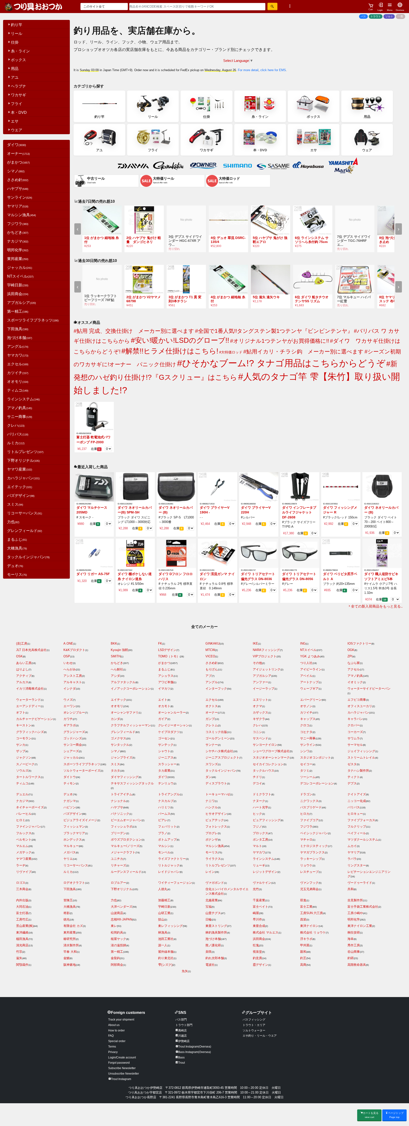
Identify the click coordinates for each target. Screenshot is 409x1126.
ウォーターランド (28, 699)
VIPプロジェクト (264, 656)
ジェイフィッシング (361, 751)
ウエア (16, 130)
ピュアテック (214, 820)
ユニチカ (117, 859)
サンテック (165, 744)
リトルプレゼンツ (25, 452)
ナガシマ (69, 801)
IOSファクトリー (359, 643)
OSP (66, 656)
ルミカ (16, 443)
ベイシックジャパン (314, 833)
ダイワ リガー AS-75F (93, 574)
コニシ (257, 732)
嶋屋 (256, 913)
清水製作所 (71, 945)
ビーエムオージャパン (126, 820)
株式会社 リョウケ (313, 932)
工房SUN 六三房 (311, 913)
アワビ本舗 (165, 682)
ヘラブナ (18, 86)
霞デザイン (260, 964)
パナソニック (120, 813)
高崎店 (182, 1030)
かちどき (17, 232)
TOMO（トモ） (169, 656)
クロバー (353, 725)
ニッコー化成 (356, 801)
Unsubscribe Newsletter (123, 1073)
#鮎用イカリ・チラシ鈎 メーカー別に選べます (303, 351)
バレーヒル (23, 813)
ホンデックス (72, 839)
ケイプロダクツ (169, 732)
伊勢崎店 (184, 1041)
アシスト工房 (72, 675)
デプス (352, 783)
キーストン (23, 725)
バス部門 (181, 1019)
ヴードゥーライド (359, 882)
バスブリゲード (311, 807)
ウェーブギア (309, 688)
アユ (14, 77)
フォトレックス (216, 826)
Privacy (113, 1052)
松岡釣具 (117, 932)
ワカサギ (18, 95)
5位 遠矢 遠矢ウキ (266, 297)
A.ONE (68, 643)
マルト (257, 846)
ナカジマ (17, 241)
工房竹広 (22, 919)
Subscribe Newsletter (122, 1068)
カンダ (115, 719)
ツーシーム (308, 777)
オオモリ (17, 382)
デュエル (22, 794)
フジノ (257, 826)
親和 (303, 951)
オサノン (306, 706)
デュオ (15, 566)
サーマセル (355, 744)
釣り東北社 (165, 958)
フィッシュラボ (121, 826)
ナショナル (118, 801)
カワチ (68, 719)
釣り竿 (16, 25)
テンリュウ (165, 783)
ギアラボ (69, 725)
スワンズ (211, 764)
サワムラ (353, 738)
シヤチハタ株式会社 (219, 751)
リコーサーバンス (24, 513)
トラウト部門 (183, 1025)
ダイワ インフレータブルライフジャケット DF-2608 (299, 512)
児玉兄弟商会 (309, 889)
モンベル (164, 852)
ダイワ (16, 145)
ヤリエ (68, 859)
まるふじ (17, 539)
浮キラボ (306, 939)
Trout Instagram (121, 1079)
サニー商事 (19, 417)
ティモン (69, 783)
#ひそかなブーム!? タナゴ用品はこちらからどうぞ (281, 363)
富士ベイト (260, 906)
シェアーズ (71, 751)
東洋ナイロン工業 (359, 926)
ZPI (349, 656)
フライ (16, 104)
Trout (181, 1062)
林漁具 (162, 932)
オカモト (164, 706)
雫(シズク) (165, 964)
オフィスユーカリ (359, 706)
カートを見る (370, 1115)
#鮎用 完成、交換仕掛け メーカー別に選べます (134, 331)
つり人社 (306, 663)
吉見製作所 (355, 900)
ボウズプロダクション (126, 839)
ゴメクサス (118, 738)
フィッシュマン (74, 826)
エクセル (17, 364)
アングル (17, 346)
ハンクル (211, 807)
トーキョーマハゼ (217, 794)
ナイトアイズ (356, 794)
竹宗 (19, 951)
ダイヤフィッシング (124, 777)
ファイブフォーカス (361, 820)
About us (114, 1025)
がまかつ (18, 162)
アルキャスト (72, 682)
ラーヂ (20, 865)
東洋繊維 (22, 932)
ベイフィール (356, 833)
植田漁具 (22, 939)
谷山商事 (353, 951)
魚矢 (185, 971)
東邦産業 (17, 259)
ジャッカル (19, 267)
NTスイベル (20, 276)
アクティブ (23, 675)
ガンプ (210, 719)
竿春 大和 (70, 951)
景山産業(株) (24, 926)
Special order (116, 1041)
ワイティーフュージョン (175, 882)
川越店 (182, 1035)
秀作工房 (353, 945)
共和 (350, 889)
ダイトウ (69, 777)
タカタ (115, 770)
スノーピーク (25, 764)
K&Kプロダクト (74, 650)
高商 (303, 964)
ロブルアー (118, 882)
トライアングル (169, 794)
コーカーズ (355, 732)
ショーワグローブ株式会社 (271, 751)
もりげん (211, 669)
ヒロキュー (355, 813)
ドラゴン (306, 794)
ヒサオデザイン (216, 813)
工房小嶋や (355, 913)
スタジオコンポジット (315, 757)
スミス (15, 504)
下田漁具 (17, 329)
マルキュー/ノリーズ (125, 846)
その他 (257, 663)
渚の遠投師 (118, 945)
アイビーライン (311, 669)
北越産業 (211, 900)
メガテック (23, 852)
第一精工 (17, 311)
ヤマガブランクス (312, 852)
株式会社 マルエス (265, 932)
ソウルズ (22, 770)
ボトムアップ (167, 839)
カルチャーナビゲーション (34, 719)
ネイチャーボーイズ (30, 807)
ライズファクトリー (172, 859)
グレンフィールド (24, 531)
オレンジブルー (74, 712)
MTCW (210, 650)
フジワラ (17, 224)
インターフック (216, 688)
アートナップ (309, 682)
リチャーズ (118, 865)
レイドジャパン (169, 872)
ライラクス (213, 859)
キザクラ (259, 719)
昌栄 (303, 919)
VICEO (210, 656)
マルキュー (71, 846)
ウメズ (68, 699)
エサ (14, 121)
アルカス (22, 682)
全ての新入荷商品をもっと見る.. (377, 606)
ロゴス (20, 882)
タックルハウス (263, 770)
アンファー (260, 682)
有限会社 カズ (73, 926)
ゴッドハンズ (72, 738)
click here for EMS (273, 70)
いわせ (68, 663)
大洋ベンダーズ (121, 906)
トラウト (375, 16)
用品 (14, 69)
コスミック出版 (216, 732)
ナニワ (210, 801)
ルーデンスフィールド (126, 872)
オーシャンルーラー (172, 712)
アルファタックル (123, 682)
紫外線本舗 (165, 951)
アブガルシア (21, 303)
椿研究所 (69, 939)
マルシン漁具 (21, 215)
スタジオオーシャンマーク (271, 757)
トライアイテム (121, 794)
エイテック (19, 487)
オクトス (211, 706)
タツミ (304, 770)
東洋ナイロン (309, 926)
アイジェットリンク (266, 669)
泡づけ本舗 (19, 338)
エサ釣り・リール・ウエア (260, 1035)
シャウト (164, 751)
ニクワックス (309, 801)
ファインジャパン (28, 826)
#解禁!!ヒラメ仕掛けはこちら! (169, 351)
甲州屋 (304, 945)
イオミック (355, 682)
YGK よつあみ (310, 656)
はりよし (22, 669)
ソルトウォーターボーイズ (81, 770)
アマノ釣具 (19, 408)
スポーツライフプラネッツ (33, 320)
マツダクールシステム (362, 839)
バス (363, 16)
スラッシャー (167, 764)
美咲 (208, 951)
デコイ (257, 783)
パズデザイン (21, 496)
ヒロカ (304, 813)
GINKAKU (212, 643)
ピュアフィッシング (266, 820)
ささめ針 (17, 180)
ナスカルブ (165, 801)
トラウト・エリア (254, 1025)
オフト (20, 712)
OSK (19, 656)
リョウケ (306, 865)
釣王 (303, 958)
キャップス (308, 719)
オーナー (18, 153)
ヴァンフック (309, 882)
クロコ (304, 725)
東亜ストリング (216, 926)
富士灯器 (22, 913)
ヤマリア (17, 206)
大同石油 (22, 906)
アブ (208, 675)
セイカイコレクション (268, 764)
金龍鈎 (115, 958)
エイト (162, 699)
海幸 (350, 939)
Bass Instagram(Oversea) (194, 1052)
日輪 (208, 919)
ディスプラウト (216, 783)
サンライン (19, 197)
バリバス (17, 434)
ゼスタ (352, 764)
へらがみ (69, 669)
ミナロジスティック (314, 846)
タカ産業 (164, 770)
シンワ (304, 751)
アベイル (306, 675)
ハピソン (69, 807)
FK (160, 643)
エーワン (69, 706)
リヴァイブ (23, 872)
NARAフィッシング (266, 650)
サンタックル (120, 744)
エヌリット (260, 699)
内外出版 (22, 900)
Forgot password (119, 1062)
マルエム (22, 846)
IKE (255, 643)
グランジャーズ (74, 732)
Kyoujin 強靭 (119, 650)
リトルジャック (169, 865)
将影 (66, 913)
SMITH (115, 656)
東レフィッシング (170, 926)
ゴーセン (164, 738)
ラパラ (352, 859)
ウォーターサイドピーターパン (369, 688)
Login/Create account (122, 1057)
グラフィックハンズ (30, 732)
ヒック (257, 813)
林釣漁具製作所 (216, 932)
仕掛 (14, 42)
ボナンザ (211, 839)
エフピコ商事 (356, 699)
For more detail (248, 70)
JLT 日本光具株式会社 (31, 650)
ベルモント (23, 839)
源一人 (162, 945)
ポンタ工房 (260, 839)
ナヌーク (259, 801)
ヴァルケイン (262, 882)
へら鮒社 (117, 669)
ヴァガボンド (214, 882)
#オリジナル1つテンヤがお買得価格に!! (279, 341)
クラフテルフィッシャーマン (131, 725)
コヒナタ (306, 732)
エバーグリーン (311, 699)
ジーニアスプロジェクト (222, 757)
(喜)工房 (21, 643)
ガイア (162, 719)
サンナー (211, 744)
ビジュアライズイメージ (80, 820)
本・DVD (19, 112)
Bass (181, 1057)
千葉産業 (259, 900)
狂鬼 (256, 945)
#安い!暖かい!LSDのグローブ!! (180, 340)
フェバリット (167, 826)
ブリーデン (118, 833)
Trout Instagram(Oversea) (194, 1046)
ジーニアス (165, 757)
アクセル (353, 669)
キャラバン (355, 719)
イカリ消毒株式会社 (30, 688)
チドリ (257, 777)
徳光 (66, 919)
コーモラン (23, 738)
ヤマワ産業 (19, 469)
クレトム (211, 725)
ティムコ (17, 390)
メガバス (69, 852)
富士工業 (306, 906)
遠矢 (19, 958)
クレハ (16, 425)
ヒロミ (20, 820)
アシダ (115, 675)
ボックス (18, 60)
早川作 (257, 919)
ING (303, 643)
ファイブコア (309, 820)
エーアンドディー (28, 706)
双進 (303, 900)
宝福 (208, 906)
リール (16, 34)
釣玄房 (257, 958)
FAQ (111, 1035)
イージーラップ (263, 688)
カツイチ (17, 373)
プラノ (162, 833)
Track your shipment (121, 1019)
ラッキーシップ (311, 859)
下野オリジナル (23, 460)
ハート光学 (260, 807)
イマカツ (164, 688)
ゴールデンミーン (217, 738)
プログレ (211, 833)
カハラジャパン (23, 478)
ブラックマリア (74, 833)
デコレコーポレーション (317, 783)
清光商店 (22, 945)
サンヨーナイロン (265, 744)
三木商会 (22, 889)
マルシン (164, 846)
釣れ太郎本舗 (214, 958)
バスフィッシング (254, 1019)
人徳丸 (162, 889)
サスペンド (260, 738)
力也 (13, 522)
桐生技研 (353, 932)
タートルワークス (28, 777)
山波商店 (117, 913)
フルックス (23, 833)
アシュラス (165, 675)
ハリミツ (164, 807)
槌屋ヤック (118, 939)
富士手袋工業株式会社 (362, 906)
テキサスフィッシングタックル (132, 783)
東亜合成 (259, 926)
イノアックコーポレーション (131, 688)
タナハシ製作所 (358, 770)
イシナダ (69, 688)
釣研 (350, 958)
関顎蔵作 (22, 964)
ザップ (20, 751)
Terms (112, 1046)
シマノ (16, 171)
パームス (164, 813)
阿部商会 (117, 964)
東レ (114, 926)
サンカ (20, 744)
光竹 (256, 889)
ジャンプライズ (121, 757)
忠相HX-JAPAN (121, 919)
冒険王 (68, 900)
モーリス (17, 574)
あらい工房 (23, 663)
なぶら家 (353, 663)
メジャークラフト (123, 852)
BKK (114, 643)
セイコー (306, 764)
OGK (350, 650)
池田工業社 (165, 939)
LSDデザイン (167, 650)
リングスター (356, 865)
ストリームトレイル (361, 757)
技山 (161, 919)
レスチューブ (309, 872)
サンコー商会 (72, 744)
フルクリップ (356, 826)
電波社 (210, 964)
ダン (208, 777)
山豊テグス (213, 913)
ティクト (353, 777)
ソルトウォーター (254, 1030)
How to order (116, 1030)
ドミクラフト (262, 794)
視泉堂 (257, 951)
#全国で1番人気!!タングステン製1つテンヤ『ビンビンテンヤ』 (274, 331)
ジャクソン (23, 757)
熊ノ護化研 (213, 945)
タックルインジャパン (28, 557)
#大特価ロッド (230, 352)
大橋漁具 (17, 548)
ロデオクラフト (74, 882)
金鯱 (66, 958)
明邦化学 (17, 250)
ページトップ (396, 1115)
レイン (210, 872)
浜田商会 (17, 294)
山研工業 (164, 913)
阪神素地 (69, 964)
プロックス (260, 833)
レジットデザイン (265, 872)
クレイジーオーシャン (173, 725)
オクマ (257, 706)
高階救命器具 (356, 964)
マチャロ (306, 839)
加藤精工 (164, 900)
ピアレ (162, 820)
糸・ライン (20, 51)
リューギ (259, 865)
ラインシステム (23, 399)
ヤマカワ (17, 355)
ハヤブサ (17, 189)
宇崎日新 (17, 285)
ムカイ (352, 846)
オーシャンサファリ (124, 712)
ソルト (389, 16)
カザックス (260, 712)
